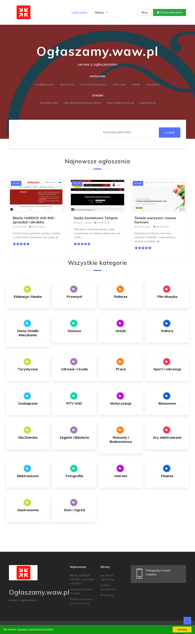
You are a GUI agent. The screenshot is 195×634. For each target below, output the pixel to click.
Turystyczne (28, 369)
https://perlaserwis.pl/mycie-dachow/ (83, 102)
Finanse (167, 476)
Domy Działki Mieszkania (93, 84)
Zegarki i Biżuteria (74, 437)
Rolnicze (120, 296)
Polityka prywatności (108, 587)
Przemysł (21, 226)
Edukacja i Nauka (28, 296)
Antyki (121, 331)
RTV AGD (74, 403)
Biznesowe (144, 226)
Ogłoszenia (79, 12)
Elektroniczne (28, 476)
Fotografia (74, 476)
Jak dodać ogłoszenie (107, 577)
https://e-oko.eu (148, 102)
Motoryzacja (119, 84)
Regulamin (107, 595)
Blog (144, 12)
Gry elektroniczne (45, 84)
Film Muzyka (167, 296)
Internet (136, 84)
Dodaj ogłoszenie (170, 12)
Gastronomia (67, 84)
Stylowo (74, 331)
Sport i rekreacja (167, 369)
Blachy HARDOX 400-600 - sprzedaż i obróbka (34, 220)
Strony (100, 12)
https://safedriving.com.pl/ (120, 102)
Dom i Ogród (84, 222)
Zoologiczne (152, 84)
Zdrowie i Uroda (74, 369)
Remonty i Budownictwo (121, 439)
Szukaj (169, 132)
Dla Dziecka (27, 437)
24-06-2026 (103, 222)
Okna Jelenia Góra (48, 102)
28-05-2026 (162, 226)
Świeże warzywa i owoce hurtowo (155, 220)
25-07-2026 (38, 226)
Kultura (167, 331)
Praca (121, 369)
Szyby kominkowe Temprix (96, 218)
